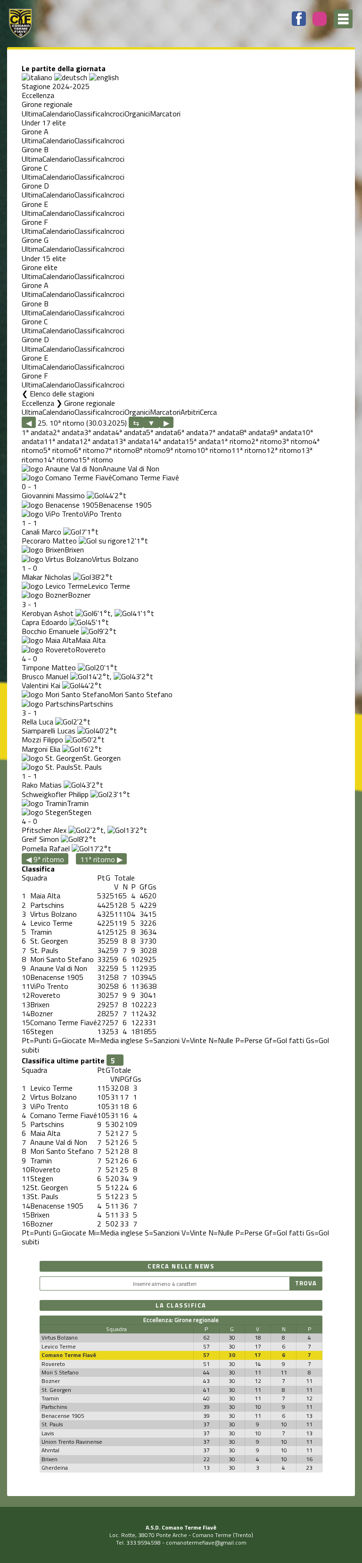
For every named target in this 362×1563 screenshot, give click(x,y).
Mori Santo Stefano (141, 694)
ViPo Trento (102, 513)
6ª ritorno (89, 450)
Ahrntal (50, 1450)
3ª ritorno (297, 441)
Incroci (114, 113)
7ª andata (223, 432)
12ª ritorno (283, 450)
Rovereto (90, 649)
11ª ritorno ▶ (101, 859)
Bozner (79, 595)
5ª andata (161, 432)
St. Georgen (102, 758)
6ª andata (192, 432)
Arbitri (190, 412)
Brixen (74, 549)
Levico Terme (109, 586)
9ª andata (286, 432)
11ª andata (61, 441)
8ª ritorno (150, 450)
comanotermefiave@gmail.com (206, 1542)
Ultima (32, 113)
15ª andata (203, 441)
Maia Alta (90, 640)
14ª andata (167, 441)
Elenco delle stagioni (62, 393)
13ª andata (132, 441)
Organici (137, 113)
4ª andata (130, 432)
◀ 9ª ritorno (45, 859)
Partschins (96, 703)
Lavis (47, 1433)
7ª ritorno (120, 450)
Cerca (208, 412)
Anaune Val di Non (130, 468)
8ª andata (255, 432)
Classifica (89, 113)
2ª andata (68, 432)
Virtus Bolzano (115, 559)
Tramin (78, 803)
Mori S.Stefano (60, 1372)
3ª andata (99, 432)
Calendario (58, 113)
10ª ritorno (214, 450)
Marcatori (165, 113)
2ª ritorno (266, 441)
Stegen (79, 812)
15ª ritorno (95, 459)
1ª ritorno (236, 441)
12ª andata (97, 441)
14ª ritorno (60, 459)
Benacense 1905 (125, 504)
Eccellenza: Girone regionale (181, 1319)
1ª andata (37, 432)
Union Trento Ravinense (71, 1441)
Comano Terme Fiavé (145, 477)
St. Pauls (88, 767)
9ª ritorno (181, 450)
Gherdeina (54, 1467)
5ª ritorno (58, 450)
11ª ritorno (248, 450)
